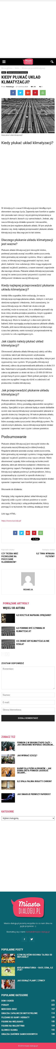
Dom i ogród (7, 1000)
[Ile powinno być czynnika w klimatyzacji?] (8, 631)
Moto (3, 72)
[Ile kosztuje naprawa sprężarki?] (8, 618)
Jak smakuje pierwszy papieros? (34, 794)
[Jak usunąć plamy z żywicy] (8, 984)
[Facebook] (24, 939)
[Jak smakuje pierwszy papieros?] (8, 798)
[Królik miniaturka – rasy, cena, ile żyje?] (8, 971)
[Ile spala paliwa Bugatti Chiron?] (8, 785)
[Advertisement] (28, 29)
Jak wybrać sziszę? (27, 755)
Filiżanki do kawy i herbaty (15, 1017)
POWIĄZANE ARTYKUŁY (16, 603)
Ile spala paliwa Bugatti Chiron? (34, 781)
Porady (5, 1005)
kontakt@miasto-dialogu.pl (38, 931)
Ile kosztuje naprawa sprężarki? (33, 615)
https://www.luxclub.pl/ (11, 521)
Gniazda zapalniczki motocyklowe (19, 1013)
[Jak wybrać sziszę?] (8, 759)
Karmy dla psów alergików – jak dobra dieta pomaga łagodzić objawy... (34, 770)
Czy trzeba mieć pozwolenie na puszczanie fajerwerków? (9, 557)
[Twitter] (31, 939)
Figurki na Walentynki (12, 1026)
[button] (52, 61)
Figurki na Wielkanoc (12, 1021)
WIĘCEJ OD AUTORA (14, 608)
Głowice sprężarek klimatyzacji (17, 72)
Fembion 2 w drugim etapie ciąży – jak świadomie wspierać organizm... (35, 743)
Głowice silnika (9, 1030)
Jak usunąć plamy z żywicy (31, 980)
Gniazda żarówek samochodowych (19, 1034)
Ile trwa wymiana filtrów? (45, 555)
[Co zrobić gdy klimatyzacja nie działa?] (8, 644)
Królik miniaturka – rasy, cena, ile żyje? (35, 968)
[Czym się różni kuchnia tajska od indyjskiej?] (8, 958)
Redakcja (10, 87)
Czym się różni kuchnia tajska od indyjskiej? (34, 955)
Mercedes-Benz (9, 1009)
